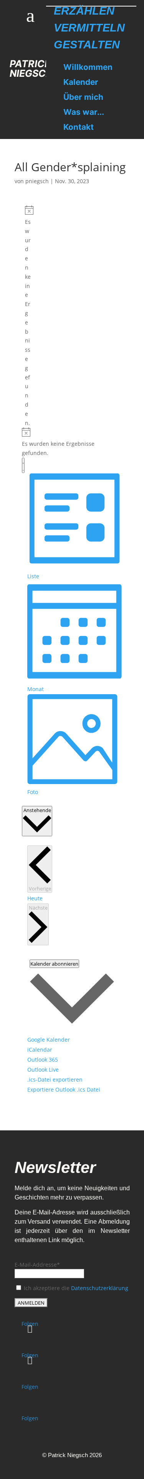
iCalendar (39, 1049)
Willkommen (88, 67)
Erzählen (84, 11)
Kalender (80, 82)
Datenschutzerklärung (99, 1288)
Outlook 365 (42, 1059)
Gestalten (87, 44)
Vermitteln (89, 28)
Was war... (83, 112)
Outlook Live (43, 1069)
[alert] (28, 316)
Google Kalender (48, 1039)
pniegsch (37, 181)
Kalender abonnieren (54, 963)
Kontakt (78, 127)
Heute (35, 898)
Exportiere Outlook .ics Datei (63, 1089)
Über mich (83, 97)
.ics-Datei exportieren (55, 1079)
